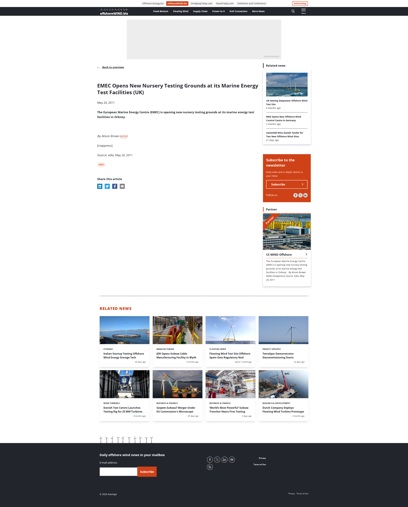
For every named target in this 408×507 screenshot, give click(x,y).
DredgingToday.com (201, 3)
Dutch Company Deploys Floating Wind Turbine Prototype (283, 409)
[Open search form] (293, 11)
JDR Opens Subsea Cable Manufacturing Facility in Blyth (176, 355)
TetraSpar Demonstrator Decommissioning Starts (278, 355)
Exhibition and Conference (251, 3)
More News (258, 11)
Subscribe (278, 184)
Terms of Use (260, 464)
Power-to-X (218, 11)
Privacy (262, 458)
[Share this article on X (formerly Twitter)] (107, 186)
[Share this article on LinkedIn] (99, 186)
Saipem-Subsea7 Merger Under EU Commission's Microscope (176, 409)
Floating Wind (180, 11)
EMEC (101, 165)
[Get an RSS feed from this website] (210, 467)
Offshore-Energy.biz (153, 3)
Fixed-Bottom (160, 11)
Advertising (300, 3)
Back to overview (113, 67)
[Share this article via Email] (122, 186)
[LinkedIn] (305, 195)
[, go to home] (114, 11)
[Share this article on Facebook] (114, 186)
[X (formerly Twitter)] (300, 195)
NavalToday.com (225, 3)
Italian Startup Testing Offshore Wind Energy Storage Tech (123, 355)
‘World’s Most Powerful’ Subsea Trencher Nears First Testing (228, 409)
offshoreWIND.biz (177, 3)
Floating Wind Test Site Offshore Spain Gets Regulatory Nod (229, 355)
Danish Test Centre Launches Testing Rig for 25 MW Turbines (122, 409)
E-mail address (108, 462)
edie (124, 136)
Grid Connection (238, 11)
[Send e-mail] (232, 460)
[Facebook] (295, 195)
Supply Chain (200, 11)
